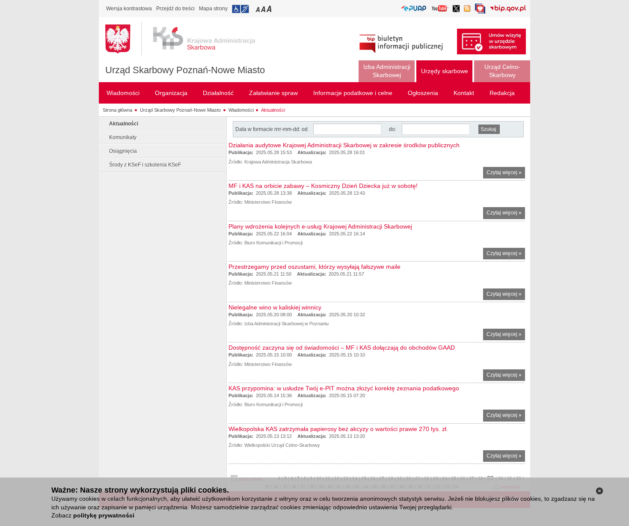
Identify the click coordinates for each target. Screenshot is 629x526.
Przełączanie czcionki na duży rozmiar (270, 9)
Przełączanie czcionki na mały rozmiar (258, 9)
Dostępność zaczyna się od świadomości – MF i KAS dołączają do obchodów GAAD (341, 347)
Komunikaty (122, 137)
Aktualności (273, 110)
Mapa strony (213, 9)
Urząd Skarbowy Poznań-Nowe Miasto (185, 70)
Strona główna (117, 110)
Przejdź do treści (175, 9)
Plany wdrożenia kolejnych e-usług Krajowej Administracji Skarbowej (320, 226)
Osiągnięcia (123, 151)
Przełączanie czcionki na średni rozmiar (264, 9)
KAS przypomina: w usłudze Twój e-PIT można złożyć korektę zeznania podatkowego (343, 388)
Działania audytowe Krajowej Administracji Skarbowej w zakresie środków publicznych (344, 145)
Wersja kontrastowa (129, 9)
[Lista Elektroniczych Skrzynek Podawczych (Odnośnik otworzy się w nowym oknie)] (414, 9)
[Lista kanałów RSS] (467, 9)
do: (393, 129)
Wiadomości (241, 110)
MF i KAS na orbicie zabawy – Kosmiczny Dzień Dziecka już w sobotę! (323, 185)
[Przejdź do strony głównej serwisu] (186, 38)
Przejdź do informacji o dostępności (240, 9)
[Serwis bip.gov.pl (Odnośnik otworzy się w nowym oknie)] (508, 9)
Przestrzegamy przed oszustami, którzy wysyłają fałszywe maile (314, 266)
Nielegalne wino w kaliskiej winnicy (274, 307)
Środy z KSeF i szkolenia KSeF (145, 165)
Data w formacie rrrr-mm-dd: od (272, 129)
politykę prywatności (103, 515)
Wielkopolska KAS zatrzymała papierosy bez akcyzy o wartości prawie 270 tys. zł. (338, 428)
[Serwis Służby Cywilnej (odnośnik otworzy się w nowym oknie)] (480, 11)
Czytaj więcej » (506, 173)
